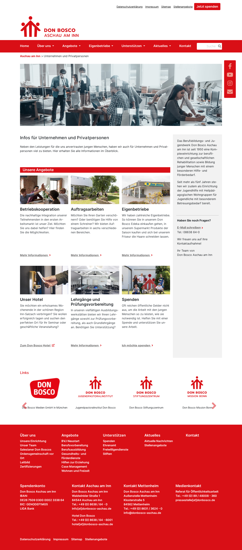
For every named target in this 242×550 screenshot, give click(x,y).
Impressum (152, 6)
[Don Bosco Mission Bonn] (197, 389)
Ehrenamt (109, 445)
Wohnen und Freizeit (75, 471)
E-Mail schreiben (189, 227)
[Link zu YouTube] (230, 74)
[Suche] (219, 46)
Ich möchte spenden (136, 345)
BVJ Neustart (70, 441)
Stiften (107, 453)
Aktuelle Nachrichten (158, 441)
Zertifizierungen (31, 466)
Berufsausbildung (73, 449)
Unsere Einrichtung (33, 441)
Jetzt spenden (207, 6)
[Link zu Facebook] (230, 66)
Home (24, 46)
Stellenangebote (183, 6)
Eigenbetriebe (100, 46)
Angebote (70, 46)
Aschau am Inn (30, 56)
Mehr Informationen (34, 255)
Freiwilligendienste (115, 449)
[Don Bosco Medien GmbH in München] (44, 389)
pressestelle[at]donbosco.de (195, 500)
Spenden (109, 441)
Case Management (74, 466)
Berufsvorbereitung (74, 445)
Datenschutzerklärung (130, 6)
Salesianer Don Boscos (35, 449)
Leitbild (25, 462)
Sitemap (166, 6)
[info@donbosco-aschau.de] (230, 91)
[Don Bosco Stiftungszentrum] (146, 389)
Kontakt (185, 46)
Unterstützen (132, 46)
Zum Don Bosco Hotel (35, 345)
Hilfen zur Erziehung (75, 462)
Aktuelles (160, 46)
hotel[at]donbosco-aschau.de (92, 524)
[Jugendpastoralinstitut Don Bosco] (95, 389)
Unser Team (28, 445)
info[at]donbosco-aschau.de (91, 508)
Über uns (44, 46)
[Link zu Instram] (229, 83)
